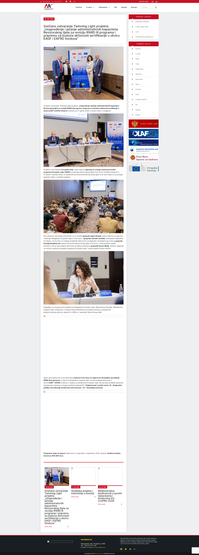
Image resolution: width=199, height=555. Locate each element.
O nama (89, 7)
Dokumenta (103, 7)
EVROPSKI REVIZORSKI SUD (144, 37)
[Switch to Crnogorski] (153, 1)
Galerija (124, 7)
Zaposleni (138, 74)
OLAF (137, 32)
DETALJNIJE (48, 526)
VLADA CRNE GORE (141, 27)
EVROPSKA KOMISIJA (142, 22)
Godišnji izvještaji (141, 99)
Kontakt (134, 7)
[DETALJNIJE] (68, 527)
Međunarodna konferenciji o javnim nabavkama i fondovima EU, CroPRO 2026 (110, 495)
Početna (79, 7)
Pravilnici (138, 89)
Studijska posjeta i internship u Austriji (82, 492)
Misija (137, 59)
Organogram (139, 69)
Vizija (137, 64)
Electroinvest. (99, 553)
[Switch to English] (156, 1)
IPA (115, 7)
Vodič (137, 94)
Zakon (137, 84)
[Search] (155, 7)
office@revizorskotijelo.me (95, 547)
